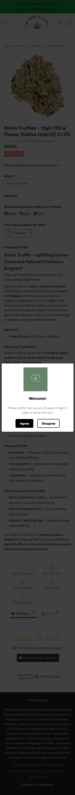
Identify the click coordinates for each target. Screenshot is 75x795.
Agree (24, 423)
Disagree (48, 423)
